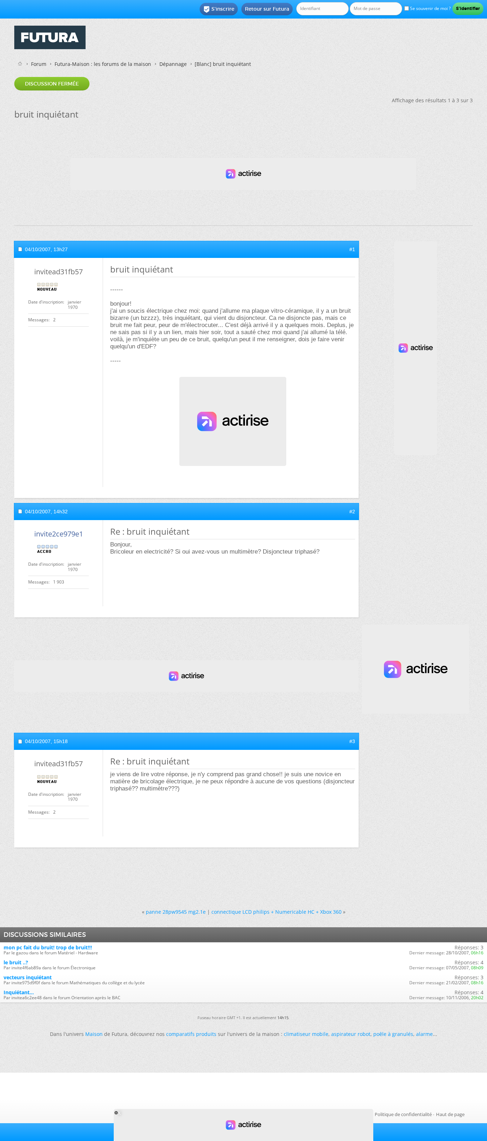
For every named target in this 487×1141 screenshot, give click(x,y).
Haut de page (450, 1114)
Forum (38, 64)
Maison (94, 1034)
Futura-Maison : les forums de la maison (103, 64)
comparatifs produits (191, 1034)
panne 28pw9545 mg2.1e (176, 911)
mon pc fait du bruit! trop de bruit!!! (48, 947)
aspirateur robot (350, 1034)
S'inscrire (218, 9)
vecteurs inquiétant (28, 977)
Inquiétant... (19, 992)
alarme (424, 1034)
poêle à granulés (393, 1034)
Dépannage (173, 64)
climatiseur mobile (306, 1034)
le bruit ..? (16, 962)
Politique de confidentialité (403, 1114)
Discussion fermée (52, 84)
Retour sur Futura (267, 9)
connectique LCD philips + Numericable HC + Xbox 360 (276, 911)
